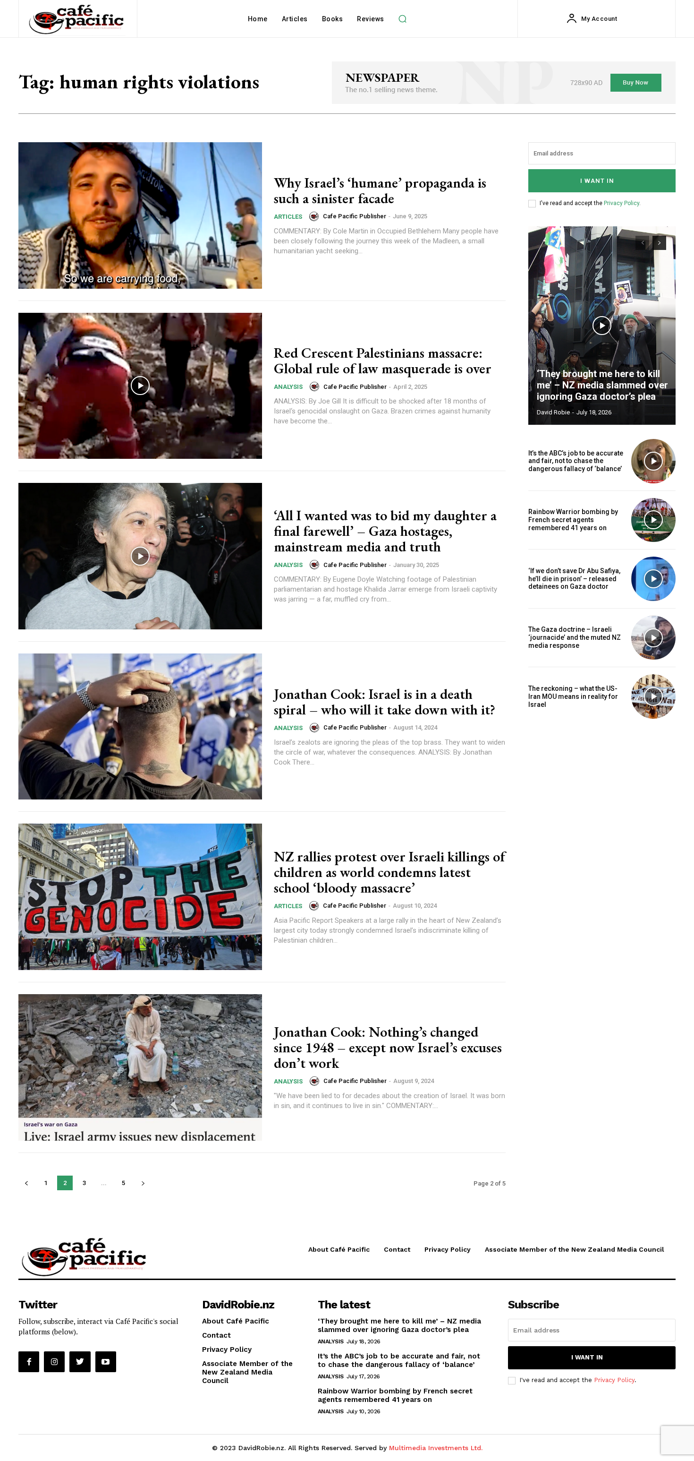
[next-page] (143, 1183)
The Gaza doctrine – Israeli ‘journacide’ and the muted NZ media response (574, 637)
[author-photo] (315, 216)
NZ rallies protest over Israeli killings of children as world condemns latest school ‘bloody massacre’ (389, 872)
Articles (288, 216)
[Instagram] (54, 1361)
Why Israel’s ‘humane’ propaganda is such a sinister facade (380, 190)
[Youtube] (105, 1361)
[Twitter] (79, 1361)
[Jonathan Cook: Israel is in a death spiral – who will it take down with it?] (140, 726)
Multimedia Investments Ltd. (435, 1448)
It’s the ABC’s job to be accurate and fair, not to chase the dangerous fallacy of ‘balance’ (575, 461)
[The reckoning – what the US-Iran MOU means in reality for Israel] (653, 696)
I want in (597, 180)
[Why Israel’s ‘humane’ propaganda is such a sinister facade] (140, 215)
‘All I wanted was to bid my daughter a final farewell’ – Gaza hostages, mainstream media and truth (385, 531)
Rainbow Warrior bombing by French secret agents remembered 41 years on (573, 520)
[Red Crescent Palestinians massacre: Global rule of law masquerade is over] (140, 386)
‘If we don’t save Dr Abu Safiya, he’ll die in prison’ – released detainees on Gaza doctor (574, 579)
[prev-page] (26, 1183)
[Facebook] (28, 1361)
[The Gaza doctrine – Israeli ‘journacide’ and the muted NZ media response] (653, 638)
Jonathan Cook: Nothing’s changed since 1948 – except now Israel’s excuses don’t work (388, 1047)
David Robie (553, 412)
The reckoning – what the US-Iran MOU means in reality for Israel (573, 696)
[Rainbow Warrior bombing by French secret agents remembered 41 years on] (653, 520)
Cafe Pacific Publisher (354, 216)
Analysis (288, 386)
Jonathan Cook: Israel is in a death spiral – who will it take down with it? (384, 702)
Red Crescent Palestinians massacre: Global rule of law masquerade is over (382, 361)
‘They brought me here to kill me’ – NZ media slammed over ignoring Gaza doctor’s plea (602, 385)
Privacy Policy (621, 203)
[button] (403, 19)
